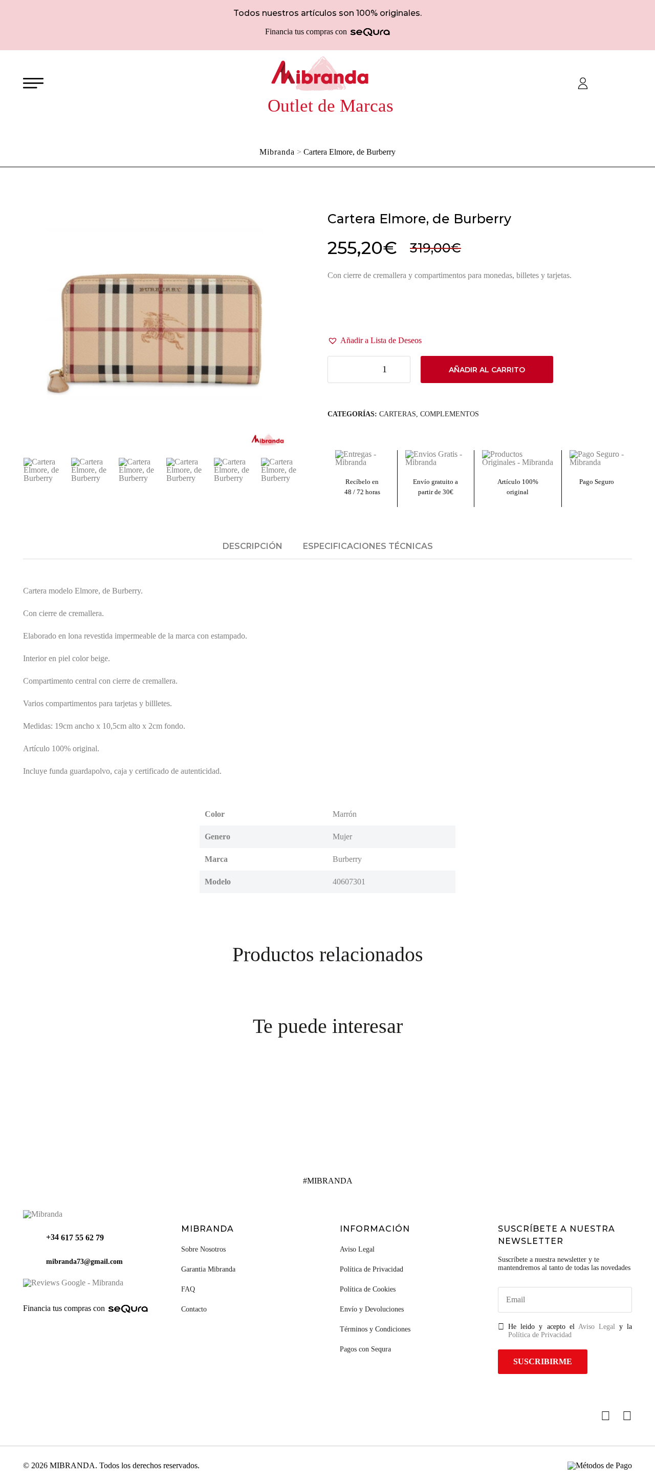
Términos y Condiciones (375, 1329)
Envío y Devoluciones (372, 1309)
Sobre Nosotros (203, 1249)
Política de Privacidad (371, 1269)
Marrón (345, 814)
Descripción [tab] (252, 546)
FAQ (188, 1289)
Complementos (449, 414)
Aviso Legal (357, 1249)
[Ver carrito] (610, 84)
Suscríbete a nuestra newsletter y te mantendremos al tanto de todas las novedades (564, 1264)
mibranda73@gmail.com (84, 1261)
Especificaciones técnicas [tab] (368, 546)
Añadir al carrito (487, 369)
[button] (375, 340)
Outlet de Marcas (331, 106)
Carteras (397, 414)
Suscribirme (542, 1361)
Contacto (194, 1309)
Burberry (347, 859)
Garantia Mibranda (208, 1269)
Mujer (342, 836)
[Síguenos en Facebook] (605, 1416)
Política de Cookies (368, 1289)
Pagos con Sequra (365, 1349)
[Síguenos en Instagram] (627, 1416)
